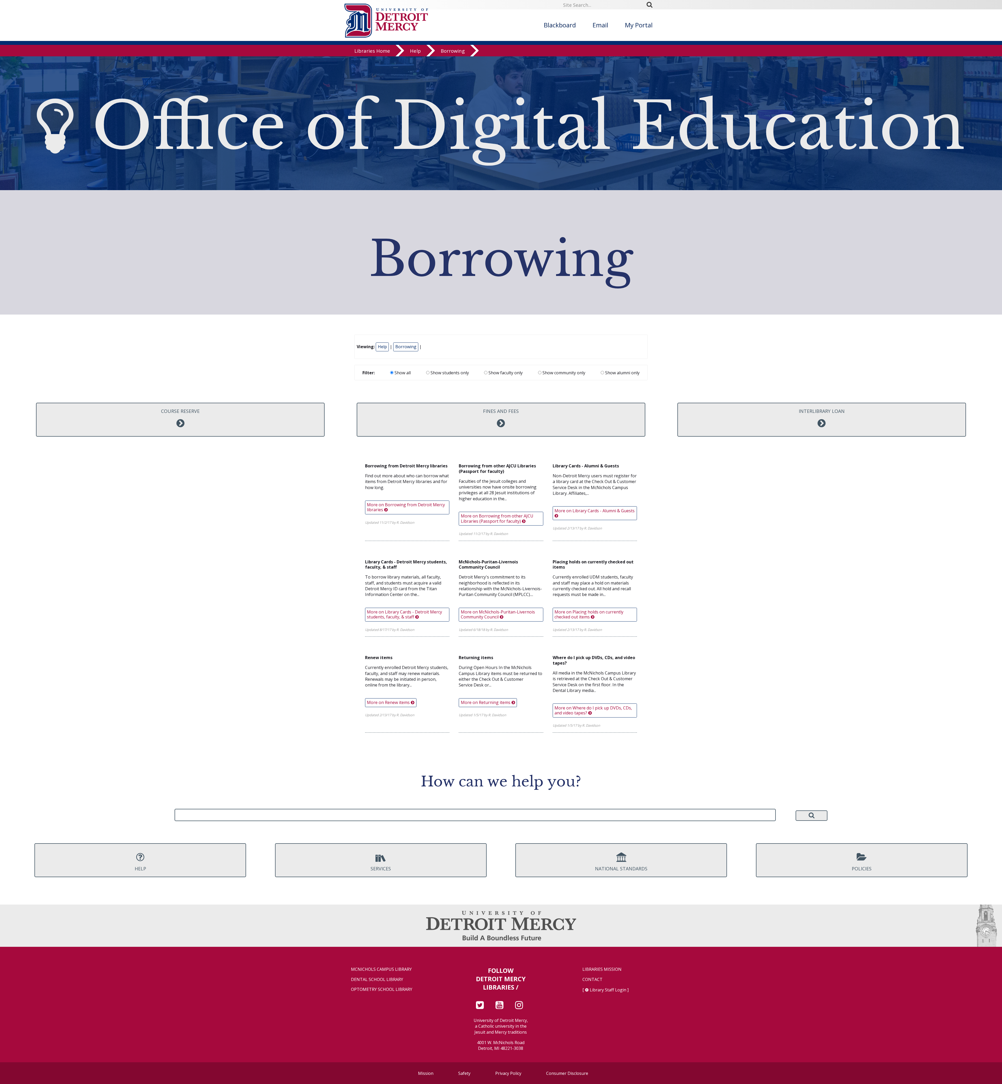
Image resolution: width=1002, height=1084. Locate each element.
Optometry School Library (381, 989)
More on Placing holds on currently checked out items (588, 614)
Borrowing (453, 50)
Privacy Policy (508, 1073)
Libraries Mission (602, 969)
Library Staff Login (608, 990)
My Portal (639, 25)
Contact (592, 979)
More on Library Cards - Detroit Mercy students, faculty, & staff (404, 614)
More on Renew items (389, 702)
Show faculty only (505, 373)
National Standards (621, 868)
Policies (862, 868)
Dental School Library (377, 979)
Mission (425, 1073)
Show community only (563, 373)
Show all (402, 373)
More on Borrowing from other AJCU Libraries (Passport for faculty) (497, 518)
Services (381, 868)
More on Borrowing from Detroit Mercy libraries (406, 507)
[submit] (651, 5)
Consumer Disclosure (567, 1073)
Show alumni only (622, 373)
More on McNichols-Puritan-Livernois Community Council (498, 614)
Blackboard (560, 25)
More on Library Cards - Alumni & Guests (594, 511)
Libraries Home (372, 50)
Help (415, 50)
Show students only (449, 373)
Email (600, 25)
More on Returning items (486, 702)
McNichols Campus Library (381, 969)
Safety (464, 1073)
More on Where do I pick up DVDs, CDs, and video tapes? (593, 710)
